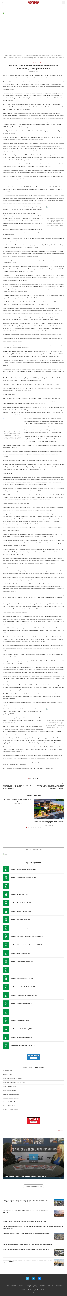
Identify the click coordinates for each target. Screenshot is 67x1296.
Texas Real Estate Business (10, 1106)
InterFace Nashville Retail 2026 (20, 1020)
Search (60, 1131)
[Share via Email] (37, 778)
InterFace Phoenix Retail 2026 (19, 894)
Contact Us (59, 1285)
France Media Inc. (33, 1287)
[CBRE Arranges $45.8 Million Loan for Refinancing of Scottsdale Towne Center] (59, 1236)
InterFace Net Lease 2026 (18, 1012)
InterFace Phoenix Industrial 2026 (21, 911)
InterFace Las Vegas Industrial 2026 (21, 970)
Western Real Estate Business (10, 1109)
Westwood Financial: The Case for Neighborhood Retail (25, 1176)
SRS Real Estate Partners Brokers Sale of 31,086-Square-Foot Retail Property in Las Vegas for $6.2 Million (27, 1260)
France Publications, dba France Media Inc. (35, 1289)
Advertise (50, 1285)
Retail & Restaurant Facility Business (12, 1078)
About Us (14, 1285)
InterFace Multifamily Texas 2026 (20, 919)
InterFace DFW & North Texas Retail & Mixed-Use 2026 (27, 936)
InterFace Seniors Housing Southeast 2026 (23, 869)
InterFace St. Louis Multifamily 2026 (21, 1037)
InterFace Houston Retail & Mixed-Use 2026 (23, 877)
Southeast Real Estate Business (10, 1102)
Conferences (42, 1285)
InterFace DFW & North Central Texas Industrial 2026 (26, 945)
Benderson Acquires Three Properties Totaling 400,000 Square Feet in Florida (26, 1249)
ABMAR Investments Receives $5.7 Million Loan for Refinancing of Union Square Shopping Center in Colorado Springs (33, 1227)
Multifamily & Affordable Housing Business (14, 1082)
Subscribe (21, 1285)
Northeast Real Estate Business (10, 1098)
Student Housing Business (9, 1086)
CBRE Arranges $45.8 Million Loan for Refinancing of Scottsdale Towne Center (26, 1233)
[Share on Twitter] (33, 779)
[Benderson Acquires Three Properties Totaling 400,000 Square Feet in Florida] (59, 1252)
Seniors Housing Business (9, 1090)
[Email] (39, 1278)
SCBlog (29, 1285)
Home (7, 1285)
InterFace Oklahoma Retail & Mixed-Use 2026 (24, 995)
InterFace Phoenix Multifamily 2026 (21, 902)
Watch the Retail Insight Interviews (33, 1186)
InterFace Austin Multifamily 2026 (20, 953)
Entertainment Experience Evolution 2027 (23, 1045)
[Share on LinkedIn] (35, 778)
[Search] (63, 2)
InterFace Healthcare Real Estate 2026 (22, 961)
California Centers (7, 1074)
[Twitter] (27, 1278)
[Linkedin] (33, 1278)
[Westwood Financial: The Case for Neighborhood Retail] (33, 1158)
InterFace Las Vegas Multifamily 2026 (22, 978)
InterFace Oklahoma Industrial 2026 (21, 1003)
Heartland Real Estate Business (11, 1094)
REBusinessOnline (7, 1070)
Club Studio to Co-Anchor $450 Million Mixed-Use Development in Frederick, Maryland (25, 1211)
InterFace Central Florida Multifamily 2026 (23, 987)
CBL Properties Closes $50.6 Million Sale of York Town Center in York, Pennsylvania (27, 1244)
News (35, 1285)
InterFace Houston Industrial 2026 (21, 886)
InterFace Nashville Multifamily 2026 (21, 1029)
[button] (4, 813)
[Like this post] (30, 778)
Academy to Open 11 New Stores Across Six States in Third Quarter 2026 (24, 1221)
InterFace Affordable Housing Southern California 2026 (27, 928)
